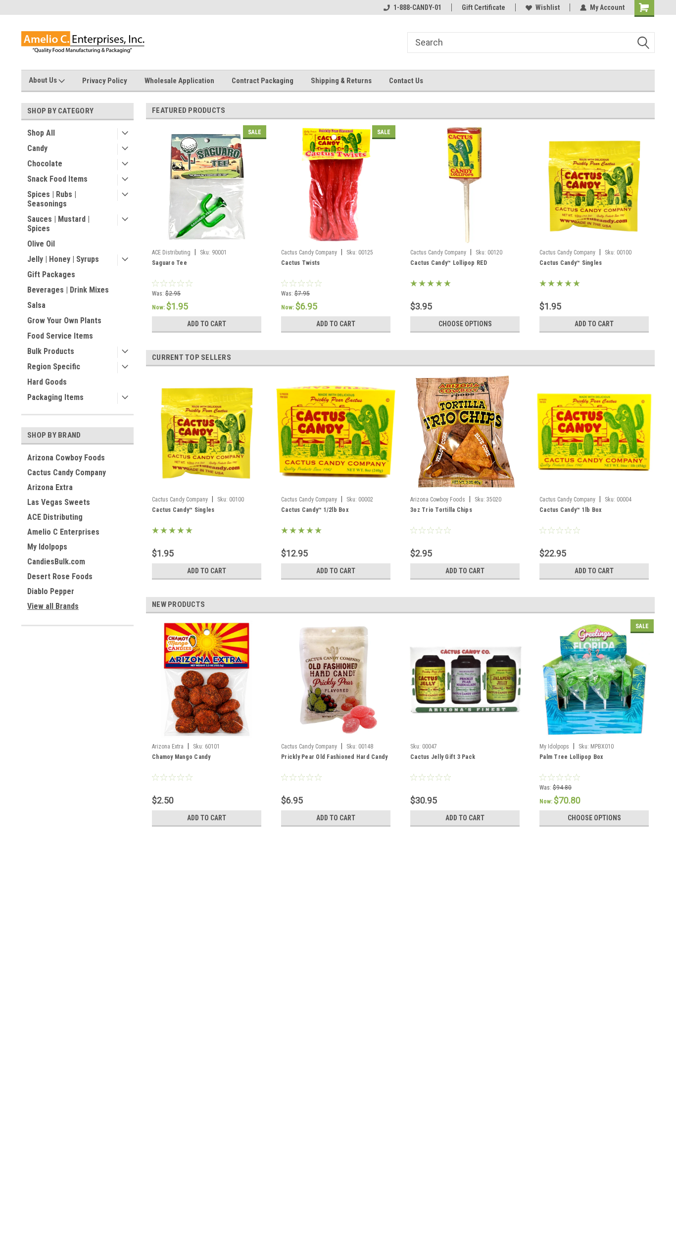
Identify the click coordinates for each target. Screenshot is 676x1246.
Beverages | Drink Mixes (68, 290)
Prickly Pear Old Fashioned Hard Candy (334, 756)
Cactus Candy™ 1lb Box (570, 509)
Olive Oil (41, 244)
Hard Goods (47, 382)
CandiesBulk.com (56, 561)
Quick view (465, 731)
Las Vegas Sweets (58, 502)
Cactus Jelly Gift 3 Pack (442, 756)
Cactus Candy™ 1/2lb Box (314, 509)
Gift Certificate (483, 7)
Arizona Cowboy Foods (66, 457)
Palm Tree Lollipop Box (571, 756)
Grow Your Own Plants (64, 320)
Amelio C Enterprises (63, 532)
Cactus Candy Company (66, 472)
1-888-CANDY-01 (417, 7)
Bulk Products (50, 351)
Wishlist (547, 7)
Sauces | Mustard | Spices (58, 223)
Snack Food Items (57, 179)
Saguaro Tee (169, 262)
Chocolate (44, 163)
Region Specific (53, 366)
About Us (43, 80)
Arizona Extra (50, 487)
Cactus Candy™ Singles (570, 262)
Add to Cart (206, 324)
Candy (37, 148)
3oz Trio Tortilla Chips (441, 509)
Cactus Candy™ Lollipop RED (448, 262)
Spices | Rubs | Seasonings (51, 199)
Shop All (41, 133)
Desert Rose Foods (60, 576)
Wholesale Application (179, 80)
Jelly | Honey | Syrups (63, 259)
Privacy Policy (104, 80)
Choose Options (465, 324)
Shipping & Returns (341, 80)
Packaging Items (55, 397)
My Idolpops (47, 546)
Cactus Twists (300, 262)
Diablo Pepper (50, 591)
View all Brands (53, 606)
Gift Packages (51, 274)
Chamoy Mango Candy (181, 756)
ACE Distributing (55, 517)
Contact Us (406, 80)
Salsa (36, 305)
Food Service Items (60, 336)
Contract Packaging (262, 80)
